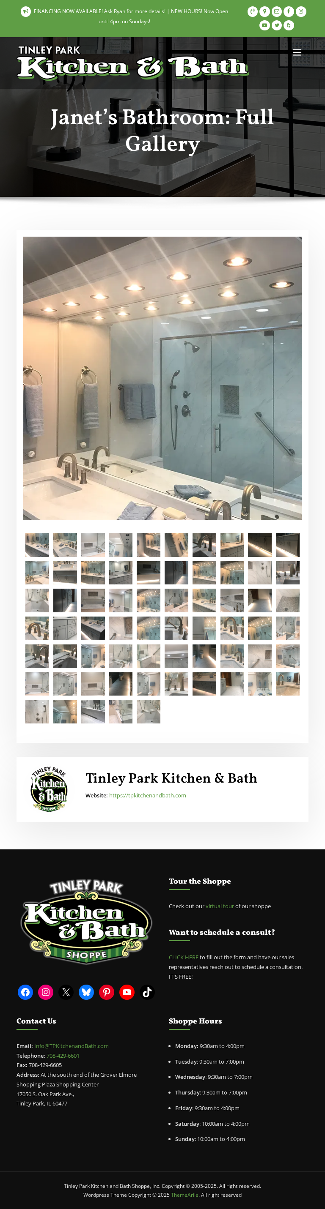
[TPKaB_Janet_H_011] (288, 684)
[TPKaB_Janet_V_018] (232, 684)
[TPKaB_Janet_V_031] (121, 600)
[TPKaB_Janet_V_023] (93, 684)
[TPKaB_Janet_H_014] (121, 684)
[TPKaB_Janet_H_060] (148, 545)
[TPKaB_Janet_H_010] (204, 600)
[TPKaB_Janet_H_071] (288, 656)
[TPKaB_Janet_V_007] (176, 600)
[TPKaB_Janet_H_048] (93, 573)
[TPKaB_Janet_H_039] (204, 684)
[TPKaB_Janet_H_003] (37, 573)
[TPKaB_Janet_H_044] (260, 656)
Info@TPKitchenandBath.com (71, 1046)
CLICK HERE (183, 957)
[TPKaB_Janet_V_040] (148, 684)
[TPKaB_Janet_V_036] (121, 545)
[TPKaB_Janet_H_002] (37, 684)
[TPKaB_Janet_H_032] (37, 545)
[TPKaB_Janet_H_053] (65, 656)
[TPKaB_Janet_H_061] (176, 545)
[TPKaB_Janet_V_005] (232, 600)
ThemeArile (184, 1194)
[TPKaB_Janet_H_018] (260, 545)
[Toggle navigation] (297, 52)
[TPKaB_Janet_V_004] (176, 573)
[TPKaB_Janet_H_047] (204, 573)
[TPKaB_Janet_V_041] (65, 684)
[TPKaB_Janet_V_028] (121, 628)
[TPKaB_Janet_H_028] (121, 711)
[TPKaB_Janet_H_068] (65, 545)
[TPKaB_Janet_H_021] (65, 628)
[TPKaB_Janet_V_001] (121, 656)
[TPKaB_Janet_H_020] (121, 573)
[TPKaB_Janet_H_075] (148, 628)
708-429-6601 (63, 1055)
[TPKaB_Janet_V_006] (37, 600)
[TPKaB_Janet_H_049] (176, 684)
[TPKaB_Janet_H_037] (65, 573)
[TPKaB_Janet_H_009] (37, 656)
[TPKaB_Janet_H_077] (93, 628)
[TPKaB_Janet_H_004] (93, 545)
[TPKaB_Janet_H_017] (288, 545)
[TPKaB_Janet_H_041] (260, 628)
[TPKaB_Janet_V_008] (148, 656)
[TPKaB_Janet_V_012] (37, 711)
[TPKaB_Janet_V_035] (65, 711)
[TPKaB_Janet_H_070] (37, 628)
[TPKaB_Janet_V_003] (65, 600)
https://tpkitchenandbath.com (147, 795)
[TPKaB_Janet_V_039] (260, 684)
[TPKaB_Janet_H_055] (204, 545)
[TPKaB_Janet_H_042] (232, 573)
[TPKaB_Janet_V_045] (232, 656)
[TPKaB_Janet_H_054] (176, 628)
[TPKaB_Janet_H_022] (93, 711)
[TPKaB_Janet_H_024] (232, 545)
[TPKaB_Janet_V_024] (93, 600)
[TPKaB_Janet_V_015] (204, 656)
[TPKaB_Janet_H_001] (93, 656)
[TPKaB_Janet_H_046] (176, 656)
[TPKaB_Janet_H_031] (148, 600)
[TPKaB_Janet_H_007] (148, 711)
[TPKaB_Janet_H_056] (288, 573)
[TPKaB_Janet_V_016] (260, 600)
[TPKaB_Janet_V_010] (260, 573)
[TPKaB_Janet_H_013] (148, 573)
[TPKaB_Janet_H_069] (232, 628)
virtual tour (220, 906)
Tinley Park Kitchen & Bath (171, 779)
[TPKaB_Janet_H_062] (204, 628)
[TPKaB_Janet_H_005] (288, 628)
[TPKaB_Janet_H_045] (288, 600)
